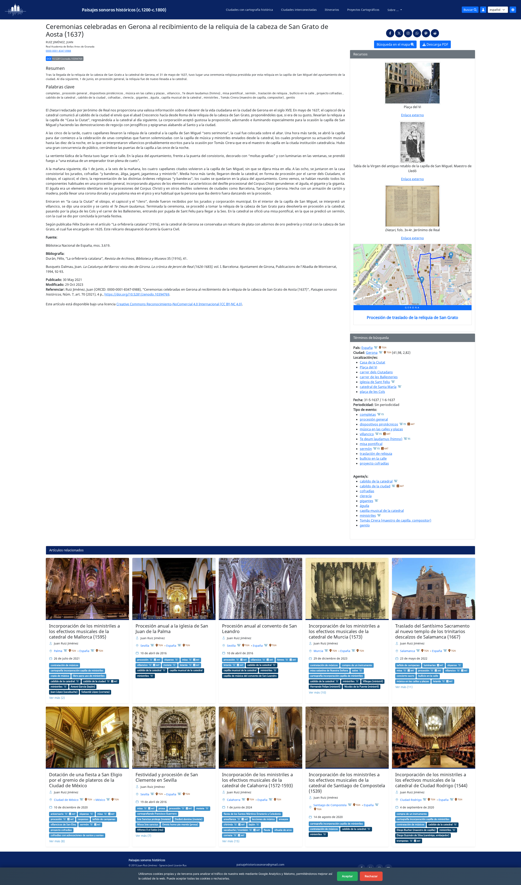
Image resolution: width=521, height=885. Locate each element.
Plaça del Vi (368, 367)
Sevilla (145, 646)
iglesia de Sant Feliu (375, 382)
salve (355, 670)
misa (185, 660)
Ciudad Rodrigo (411, 800)
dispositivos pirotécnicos (379, 424)
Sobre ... (393, 10)
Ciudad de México (66, 800)
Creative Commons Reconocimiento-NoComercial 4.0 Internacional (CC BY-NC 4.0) (179, 304)
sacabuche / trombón (236, 830)
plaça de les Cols (372, 391)
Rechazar (371, 876)
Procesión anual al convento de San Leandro (259, 628)
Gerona (372, 352)
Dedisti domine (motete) (188, 819)
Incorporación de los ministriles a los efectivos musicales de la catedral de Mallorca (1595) (84, 631)
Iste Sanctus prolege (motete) (154, 819)
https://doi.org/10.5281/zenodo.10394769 (136, 294)
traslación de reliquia (376, 453)
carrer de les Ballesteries (379, 377)
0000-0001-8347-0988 (58, 51)
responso (83, 819)
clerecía (366, 496)
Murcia (319, 651)
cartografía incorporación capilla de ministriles (77, 670)
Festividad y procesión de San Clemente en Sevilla (167, 777)
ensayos (283, 819)
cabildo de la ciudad (375, 486)
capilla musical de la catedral (382, 510)
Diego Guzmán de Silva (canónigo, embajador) (423, 835)
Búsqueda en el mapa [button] (394, 44)
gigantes (366, 501)
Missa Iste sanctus (147, 824)
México (100, 800)
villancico (367, 434)
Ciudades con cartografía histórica (249, 10)
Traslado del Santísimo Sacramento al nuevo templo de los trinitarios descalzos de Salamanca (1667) (432, 631)
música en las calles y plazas (381, 429)
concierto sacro (405, 676)
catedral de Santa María (378, 387)
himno (280, 660)
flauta (267, 830)
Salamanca (408, 651)
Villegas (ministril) (373, 681)
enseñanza (230, 819)
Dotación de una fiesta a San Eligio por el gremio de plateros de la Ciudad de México (85, 780)
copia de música (60, 676)
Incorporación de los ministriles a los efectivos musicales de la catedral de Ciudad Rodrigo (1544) (431, 780)
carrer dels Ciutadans (376, 372)
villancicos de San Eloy (63, 824)
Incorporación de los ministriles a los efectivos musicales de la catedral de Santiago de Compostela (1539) (347, 782)
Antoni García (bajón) (83, 686)
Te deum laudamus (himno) (381, 439)
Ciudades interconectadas (299, 10)
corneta (228, 835)
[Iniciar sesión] (483, 10)
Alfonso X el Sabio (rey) (150, 830)
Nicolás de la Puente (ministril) (361, 686)
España (367, 347)
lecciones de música (263, 819)
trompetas (402, 841)
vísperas (169, 660)
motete (167, 665)
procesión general (374, 419)
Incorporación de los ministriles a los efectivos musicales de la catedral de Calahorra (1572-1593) (257, 780)
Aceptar (347, 876)
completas (368, 414)
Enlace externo (412, 115)
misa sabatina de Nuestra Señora (329, 670)
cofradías (367, 491)
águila (364, 506)
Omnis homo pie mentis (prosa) (180, 824)
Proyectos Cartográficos (363, 10)
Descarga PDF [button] (437, 44)
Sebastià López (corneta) (95, 692)
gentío (365, 525)
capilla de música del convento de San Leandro (250, 676)
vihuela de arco (283, 830)
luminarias (430, 665)
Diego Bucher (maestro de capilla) (416, 830)
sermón (366, 448)
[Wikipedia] (376, 347)
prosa (162, 808)
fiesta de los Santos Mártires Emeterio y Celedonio (252, 814)
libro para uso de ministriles (89, 676)
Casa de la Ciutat (372, 362)
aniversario (57, 814)
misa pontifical (371, 444)
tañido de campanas (408, 665)
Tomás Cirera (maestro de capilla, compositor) (395, 520)
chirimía (228, 824)
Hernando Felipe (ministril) (325, 686)
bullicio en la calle (373, 458)
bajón (252, 824)
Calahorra (234, 800)
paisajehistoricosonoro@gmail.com (260, 864)
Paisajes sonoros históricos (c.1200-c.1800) (124, 10)
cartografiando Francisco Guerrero (157, 813)
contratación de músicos (64, 665)
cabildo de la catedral (376, 481)
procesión (142, 660)
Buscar (469, 10)
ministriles (368, 515)
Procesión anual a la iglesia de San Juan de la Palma (172, 628)
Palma (58, 651)
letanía (184, 665)
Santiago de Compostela (330, 805)
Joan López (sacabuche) (64, 692)
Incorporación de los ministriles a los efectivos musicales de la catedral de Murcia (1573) (344, 631)
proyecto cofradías (374, 463)
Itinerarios (332, 10)
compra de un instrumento (357, 665)
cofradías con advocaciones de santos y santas (77, 835)
